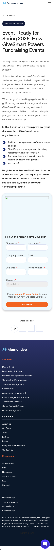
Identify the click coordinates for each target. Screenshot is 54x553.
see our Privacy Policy (26, 294)
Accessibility (8, 506)
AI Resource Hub (9, 476)
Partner (5, 437)
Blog (4, 468)
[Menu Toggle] (49, 3)
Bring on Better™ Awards (13, 445)
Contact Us (7, 450)
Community (7, 388)
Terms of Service (10, 502)
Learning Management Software (17, 375)
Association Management (14, 393)
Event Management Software (15, 397)
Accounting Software (12, 402)
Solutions (7, 359)
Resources (8, 456)
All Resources (8, 463)
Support (6, 485)
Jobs (4, 432)
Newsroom (7, 472)
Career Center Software (13, 406)
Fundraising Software (12, 371)
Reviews (6, 441)
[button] (22, 328)
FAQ (4, 481)
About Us (6, 424)
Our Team (6, 428)
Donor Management (11, 410)
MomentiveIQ (8, 367)
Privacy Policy (8, 497)
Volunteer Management (13, 384)
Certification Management (14, 380)
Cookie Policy (8, 510)
